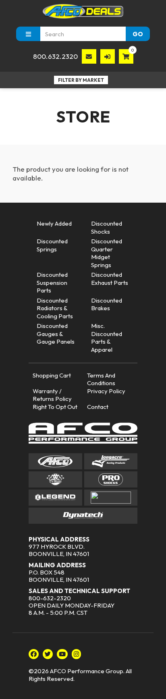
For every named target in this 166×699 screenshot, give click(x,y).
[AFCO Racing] (55, 461)
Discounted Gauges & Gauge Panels (56, 333)
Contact (97, 407)
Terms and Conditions (101, 379)
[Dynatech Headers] (83, 516)
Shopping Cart (52, 375)
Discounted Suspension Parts (52, 282)
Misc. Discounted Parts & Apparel (106, 337)
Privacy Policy (106, 391)
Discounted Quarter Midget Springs (106, 253)
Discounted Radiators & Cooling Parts (55, 308)
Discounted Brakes (106, 304)
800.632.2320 (55, 56)
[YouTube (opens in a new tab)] (62, 654)
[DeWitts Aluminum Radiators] (55, 479)
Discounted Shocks (106, 227)
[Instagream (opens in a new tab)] (76, 654)
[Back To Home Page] (83, 11)
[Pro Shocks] (111, 479)
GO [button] (138, 34)
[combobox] (83, 34)
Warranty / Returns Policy (52, 395)
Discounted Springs (52, 245)
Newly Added (54, 223)
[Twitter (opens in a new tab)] (48, 654)
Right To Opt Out (55, 407)
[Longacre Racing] (111, 461)
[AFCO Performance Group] (83, 434)
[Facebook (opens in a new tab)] (34, 654)
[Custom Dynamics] (111, 498)
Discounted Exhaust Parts (109, 278)
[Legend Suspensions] (55, 498)
